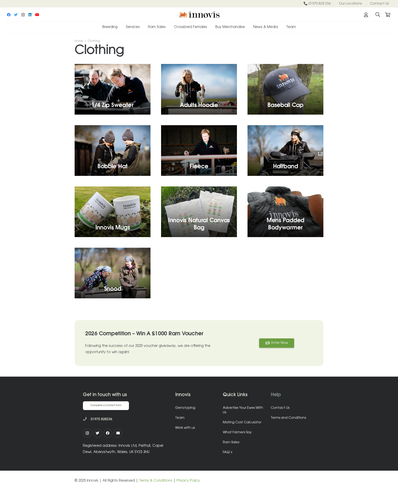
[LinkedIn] (30, 14)
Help (276, 395)
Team (179, 418)
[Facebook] (8, 14)
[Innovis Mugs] (112, 211)
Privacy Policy (188, 480)
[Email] (118, 433)
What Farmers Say (237, 432)
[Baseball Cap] (285, 89)
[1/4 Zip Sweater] (112, 89)
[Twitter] (15, 14)
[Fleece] (199, 150)
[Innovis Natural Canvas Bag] (199, 211)
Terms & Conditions (155, 480)
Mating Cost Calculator (242, 422)
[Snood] (112, 273)
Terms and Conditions (288, 418)
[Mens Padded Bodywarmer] (285, 211)
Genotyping (185, 408)
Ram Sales (231, 442)
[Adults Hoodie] (199, 89)
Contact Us (280, 408)
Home (79, 41)
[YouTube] (37, 14)
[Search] (378, 15)
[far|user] (367, 14)
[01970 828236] (87, 419)
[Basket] (388, 15)
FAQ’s (227, 452)
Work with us (185, 428)
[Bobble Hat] (112, 150)
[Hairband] (285, 150)
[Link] (199, 15)
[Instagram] (23, 14)
